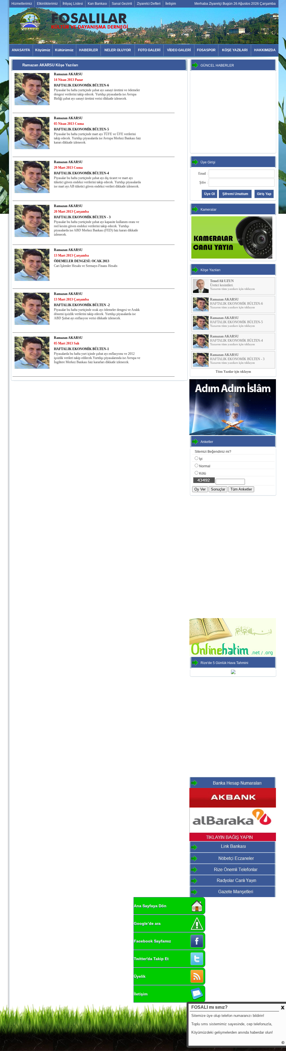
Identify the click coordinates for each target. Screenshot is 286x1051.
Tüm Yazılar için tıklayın (233, 372)
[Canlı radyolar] (232, 885)
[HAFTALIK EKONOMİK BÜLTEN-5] (32, 133)
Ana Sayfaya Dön (150, 906)
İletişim (170, 4)
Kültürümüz (64, 50)
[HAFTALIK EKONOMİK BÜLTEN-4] (32, 176)
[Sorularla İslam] (232, 434)
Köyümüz (42, 50)
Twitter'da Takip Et (151, 958)
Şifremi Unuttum (235, 194)
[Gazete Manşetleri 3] (232, 896)
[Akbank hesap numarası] (232, 806)
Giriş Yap (264, 194)
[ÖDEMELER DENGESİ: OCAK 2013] (32, 264)
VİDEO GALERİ (179, 50)
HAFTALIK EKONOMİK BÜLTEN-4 (81, 173)
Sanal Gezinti (122, 4)
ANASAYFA (21, 50)
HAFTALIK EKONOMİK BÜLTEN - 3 (82, 217)
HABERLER (88, 50)
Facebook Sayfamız (152, 941)
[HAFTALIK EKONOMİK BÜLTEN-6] (32, 89)
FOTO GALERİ (149, 50)
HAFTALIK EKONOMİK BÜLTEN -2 (82, 305)
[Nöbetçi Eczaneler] (232, 862)
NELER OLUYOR (117, 50)
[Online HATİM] (232, 655)
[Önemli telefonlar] (232, 874)
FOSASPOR (206, 50)
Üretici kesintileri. (221, 285)
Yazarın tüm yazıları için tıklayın (232, 288)
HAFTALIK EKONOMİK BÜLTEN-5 (81, 129)
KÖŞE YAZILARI (234, 50)
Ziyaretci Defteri (149, 4)
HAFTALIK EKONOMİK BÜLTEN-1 (81, 349)
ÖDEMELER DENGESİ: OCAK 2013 (81, 261)
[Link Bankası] (232, 851)
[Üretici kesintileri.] (201, 292)
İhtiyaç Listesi (73, 4)
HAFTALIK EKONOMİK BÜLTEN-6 (81, 85)
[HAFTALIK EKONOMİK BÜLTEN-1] (32, 352)
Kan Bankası (97, 4)
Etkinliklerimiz (47, 4)
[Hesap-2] (232, 787)
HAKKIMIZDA (265, 50)
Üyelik (140, 976)
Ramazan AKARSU (68, 74)
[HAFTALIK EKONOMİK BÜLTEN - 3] (32, 220)
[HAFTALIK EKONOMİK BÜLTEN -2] (32, 308)
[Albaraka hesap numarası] (232, 840)
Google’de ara (147, 923)
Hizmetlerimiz (21, 4)
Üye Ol (209, 194)
